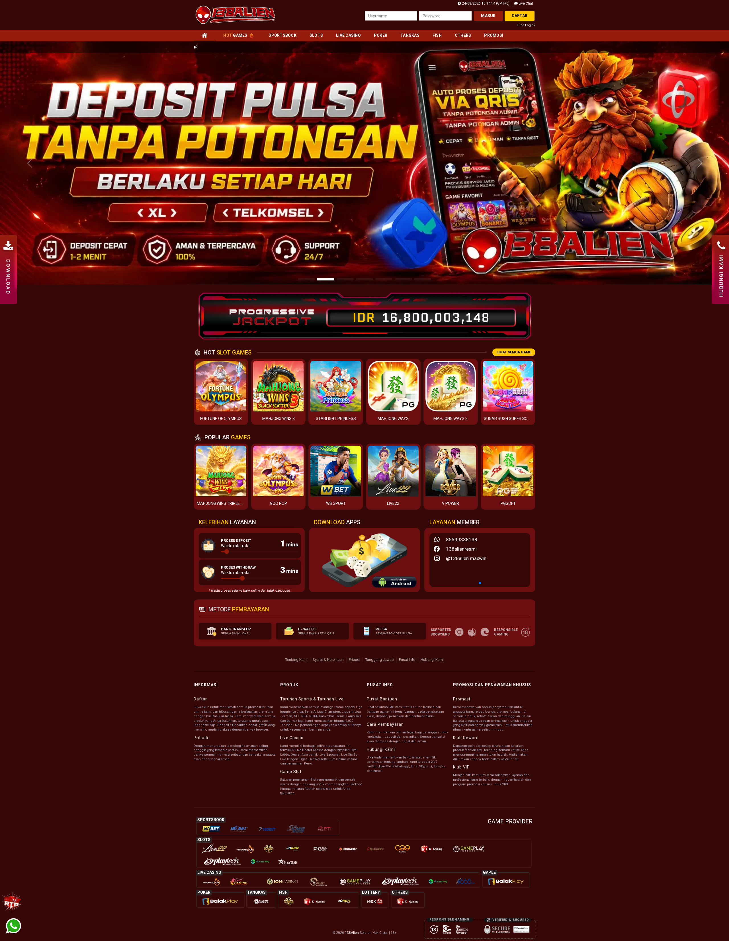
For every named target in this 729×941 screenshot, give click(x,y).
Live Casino (348, 35)
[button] (699, 163)
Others (463, 35)
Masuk (488, 15)
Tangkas (409, 35)
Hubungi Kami (432, 659)
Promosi (493, 35)
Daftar (520, 15)
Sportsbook (282, 35)
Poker (380, 35)
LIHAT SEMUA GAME (514, 352)
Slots (316, 35)
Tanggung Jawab (379, 659)
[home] (204, 35)
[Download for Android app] (394, 582)
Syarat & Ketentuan (328, 659)
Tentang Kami (296, 659)
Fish (437, 35)
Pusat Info (407, 659)
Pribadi (354, 659)
